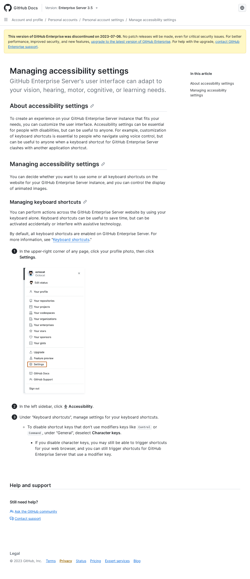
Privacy (66, 561)
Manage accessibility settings (152, 20)
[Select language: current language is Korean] (242, 8)
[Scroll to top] (239, 568)
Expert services (117, 561)
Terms (51, 561)
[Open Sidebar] (6, 19)
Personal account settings (103, 20)
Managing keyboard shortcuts (45, 202)
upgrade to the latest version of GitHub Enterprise (130, 41)
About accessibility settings (49, 105)
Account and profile (27, 20)
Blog (137, 561)
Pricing (95, 561)
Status (81, 561)
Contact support (28, 518)
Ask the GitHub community (36, 511)
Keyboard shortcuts (71, 239)
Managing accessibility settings (54, 164)
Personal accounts (62, 20)
